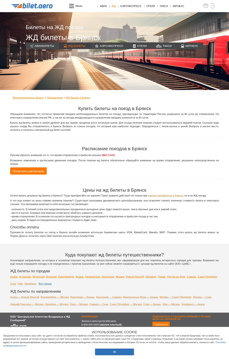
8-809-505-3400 (90, 324)
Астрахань (25, 276)
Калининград (92, 276)
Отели (150, 6)
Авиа (103, 6)
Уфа (20, 283)
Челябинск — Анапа (193, 304)
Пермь (162, 276)
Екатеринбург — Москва (55, 297)
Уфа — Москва (171, 304)
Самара (191, 276)
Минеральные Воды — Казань (140, 297)
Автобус (178, 6)
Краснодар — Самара (109, 297)
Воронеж (51, 276)
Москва (120, 276)
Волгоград (39, 276)
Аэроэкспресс (131, 6)
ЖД (114, 6)
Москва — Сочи (202, 297)
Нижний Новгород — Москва (26, 304)
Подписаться (161, 324)
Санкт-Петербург (207, 276)
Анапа (13, 276)
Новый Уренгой (135, 276)
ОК (114, 351)
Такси (164, 6)
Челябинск (30, 283)
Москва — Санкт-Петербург (176, 297)
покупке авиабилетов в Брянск (165, 195)
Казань (80, 276)
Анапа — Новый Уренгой (24, 297)
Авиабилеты (44, 46)
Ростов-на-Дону (176, 276)
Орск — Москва (79, 304)
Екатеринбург (66, 276)
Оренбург (150, 276)
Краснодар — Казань (82, 297)
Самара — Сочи (98, 304)
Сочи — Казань (152, 304)
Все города (45, 283)
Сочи (13, 283)
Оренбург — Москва (56, 304)
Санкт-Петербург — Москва (126, 304)
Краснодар (108, 276)
